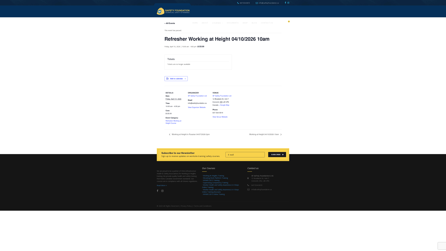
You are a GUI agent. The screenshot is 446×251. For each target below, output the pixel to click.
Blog (254, 23)
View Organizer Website (197, 107)
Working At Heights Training (213, 176)
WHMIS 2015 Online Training (214, 194)
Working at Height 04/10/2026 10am (264, 134)
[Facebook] (285, 2)
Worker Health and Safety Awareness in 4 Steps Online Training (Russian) (220, 190)
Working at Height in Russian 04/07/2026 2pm (190, 134)
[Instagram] (288, 2)
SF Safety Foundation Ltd (197, 96)
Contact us (267, 23)
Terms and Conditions (203, 206)
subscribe (275, 154)
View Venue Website (220, 117)
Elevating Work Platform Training (215, 178)
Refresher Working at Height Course (173, 122)
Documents (233, 23)
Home (195, 23)
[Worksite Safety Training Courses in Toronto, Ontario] (173, 11)
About (205, 23)
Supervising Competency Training (215, 183)
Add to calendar (176, 78)
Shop (245, 23)
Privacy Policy (186, 206)
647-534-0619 (245, 3)
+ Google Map (224, 105)
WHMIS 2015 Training (211, 180)
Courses (216, 23)
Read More (161, 185)
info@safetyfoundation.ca (269, 3)
